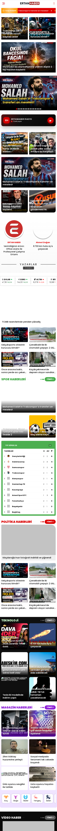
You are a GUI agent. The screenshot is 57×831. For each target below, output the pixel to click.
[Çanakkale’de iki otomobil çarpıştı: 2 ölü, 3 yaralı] (42, 334)
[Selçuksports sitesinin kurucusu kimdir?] (14, 334)
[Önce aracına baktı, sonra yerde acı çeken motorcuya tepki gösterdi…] (14, 359)
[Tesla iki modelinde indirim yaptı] (14, 680)
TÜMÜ (28, 268)
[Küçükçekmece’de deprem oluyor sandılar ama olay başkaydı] (42, 359)
